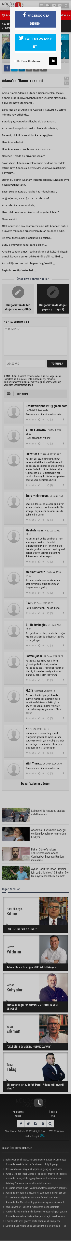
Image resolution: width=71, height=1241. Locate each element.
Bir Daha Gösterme (28, 61)
